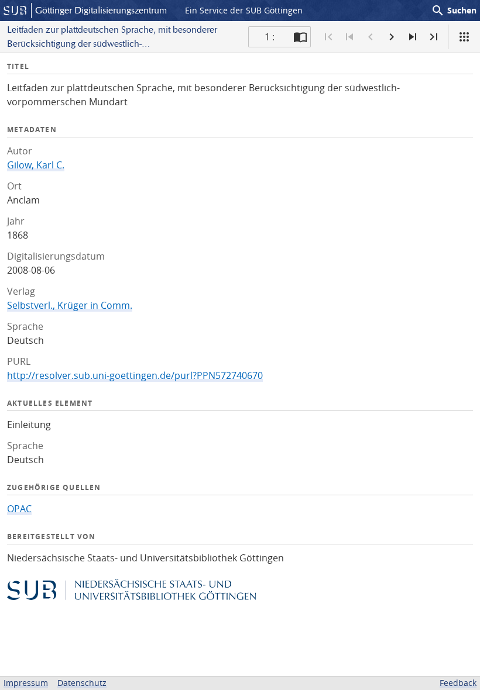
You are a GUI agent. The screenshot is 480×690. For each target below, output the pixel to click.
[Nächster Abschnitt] (412, 36)
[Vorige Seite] (370, 36)
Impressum (26, 682)
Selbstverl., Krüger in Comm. (69, 305)
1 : (270, 36)
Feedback (458, 682)
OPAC (19, 508)
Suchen (453, 11)
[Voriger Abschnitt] (349, 36)
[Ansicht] (464, 37)
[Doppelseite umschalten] (300, 36)
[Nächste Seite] (391, 36)
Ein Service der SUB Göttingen (244, 10)
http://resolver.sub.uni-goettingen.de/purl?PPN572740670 (135, 375)
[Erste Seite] (328, 36)
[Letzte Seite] (433, 36)
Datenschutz (82, 682)
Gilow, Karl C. (35, 164)
